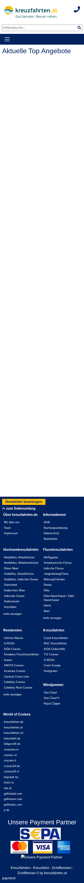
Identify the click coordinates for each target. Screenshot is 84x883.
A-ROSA (9, 643)
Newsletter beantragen (23, 502)
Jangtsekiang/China (56, 573)
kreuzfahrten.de (13, 721)
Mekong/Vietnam (54, 579)
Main (47, 611)
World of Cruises (17, 714)
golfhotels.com (13, 804)
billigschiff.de (12, 743)
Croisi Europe (52, 665)
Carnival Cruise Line (16, 676)
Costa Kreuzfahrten (56, 638)
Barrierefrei (50, 538)
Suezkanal (10, 584)
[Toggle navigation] (7, 39)
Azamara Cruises (14, 671)
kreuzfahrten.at (13, 727)
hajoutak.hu (11, 777)
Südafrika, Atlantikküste (19, 573)
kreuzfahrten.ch (13, 732)
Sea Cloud (50, 692)
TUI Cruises (51, 654)
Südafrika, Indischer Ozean (21, 579)
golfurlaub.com (13, 793)
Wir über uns (12, 522)
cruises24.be (12, 766)
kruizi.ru (9, 782)
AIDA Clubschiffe (54, 649)
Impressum (11, 533)
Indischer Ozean (14, 596)
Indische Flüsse (54, 568)
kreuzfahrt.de (12, 738)
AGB (47, 522)
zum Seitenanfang (20, 508)
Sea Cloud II (51, 698)
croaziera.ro (11, 749)
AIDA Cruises (12, 649)
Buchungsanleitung (55, 527)
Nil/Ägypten (51, 557)
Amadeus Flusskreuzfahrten (21, 654)
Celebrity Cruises (14, 682)
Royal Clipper (52, 703)
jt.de (6, 810)
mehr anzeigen (12, 613)
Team (7, 527)
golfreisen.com (13, 799)
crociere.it (10, 760)
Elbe (46, 590)
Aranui (8, 660)
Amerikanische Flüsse (58, 562)
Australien (10, 607)
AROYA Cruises (14, 665)
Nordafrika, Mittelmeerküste (21, 562)
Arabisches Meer (14, 590)
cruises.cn (10, 755)
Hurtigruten (50, 671)
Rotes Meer (11, 568)
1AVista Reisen (13, 638)
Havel (47, 605)
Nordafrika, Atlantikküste (19, 557)
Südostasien (11, 601)
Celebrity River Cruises (18, 687)
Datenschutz (51, 533)
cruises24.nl (11, 771)
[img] (79, 27)
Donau (48, 584)
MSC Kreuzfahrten (55, 643)
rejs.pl (7, 788)
